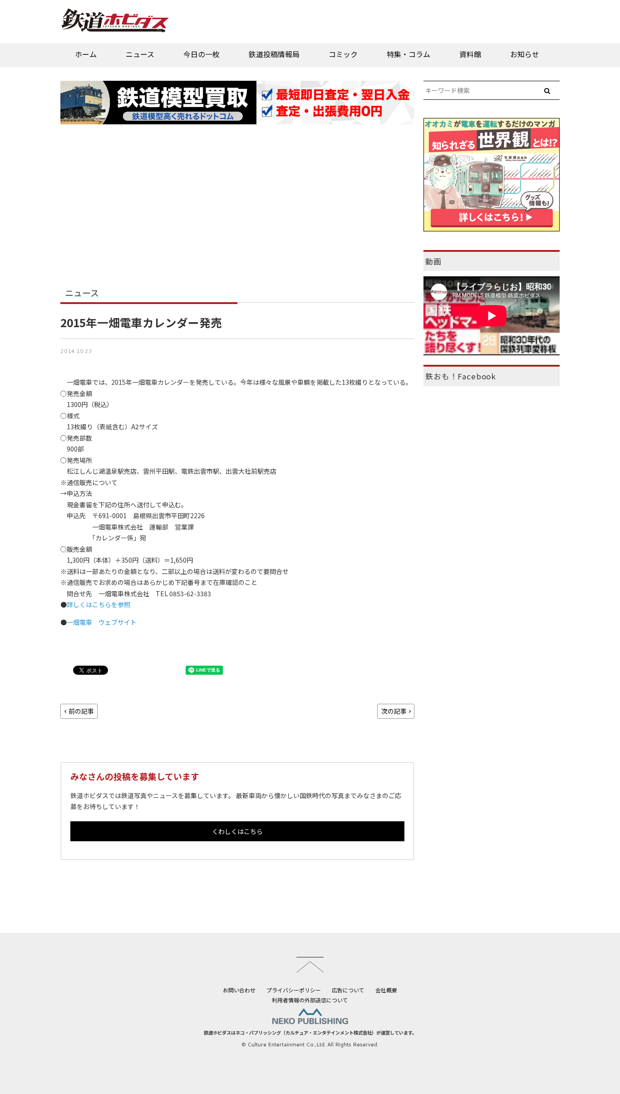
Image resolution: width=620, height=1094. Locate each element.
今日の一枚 (201, 54)
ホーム (86, 54)
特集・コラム (408, 54)
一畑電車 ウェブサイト (102, 622)
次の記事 (394, 711)
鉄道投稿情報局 (274, 54)
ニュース (140, 54)
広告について (348, 990)
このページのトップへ (310, 964)
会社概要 (386, 990)
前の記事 (81, 711)
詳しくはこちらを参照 (98, 604)
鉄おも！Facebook (460, 376)
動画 (433, 261)
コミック (343, 54)
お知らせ (524, 54)
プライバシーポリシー (293, 990)
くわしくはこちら (237, 831)
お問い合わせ (239, 990)
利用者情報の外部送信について (310, 1000)
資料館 (470, 54)
